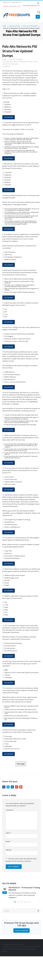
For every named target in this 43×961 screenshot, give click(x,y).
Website (8, 850)
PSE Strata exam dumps (9, 62)
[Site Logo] (16, 15)
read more (12, 897)
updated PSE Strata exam (10, 64)
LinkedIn (12, 786)
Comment (10, 810)
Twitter (8, 786)
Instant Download (21, 930)
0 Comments (6, 66)
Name (8, 833)
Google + (16, 786)
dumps (4, 59)
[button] (39, 12)
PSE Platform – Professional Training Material (24, 888)
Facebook (3, 786)
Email (20, 786)
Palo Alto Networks (16, 59)
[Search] (38, 910)
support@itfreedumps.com (31, 5)
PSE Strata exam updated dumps (27, 62)
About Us (7, 2)
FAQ (18, 6)
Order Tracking (9, 6)
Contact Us (16, 2)
